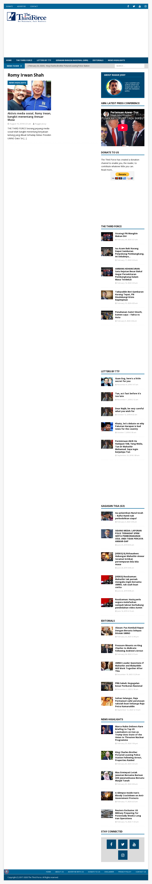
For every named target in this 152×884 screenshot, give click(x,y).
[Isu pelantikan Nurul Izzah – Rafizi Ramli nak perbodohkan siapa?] (107, 516)
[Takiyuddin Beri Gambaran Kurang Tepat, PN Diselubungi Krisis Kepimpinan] (107, 294)
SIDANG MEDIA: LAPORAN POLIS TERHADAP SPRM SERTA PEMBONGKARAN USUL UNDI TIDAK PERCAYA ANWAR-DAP (129, 536)
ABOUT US (59, 872)
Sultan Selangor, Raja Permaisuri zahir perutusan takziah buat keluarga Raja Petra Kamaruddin (129, 702)
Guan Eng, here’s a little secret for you (128, 380)
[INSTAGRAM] (145, 6)
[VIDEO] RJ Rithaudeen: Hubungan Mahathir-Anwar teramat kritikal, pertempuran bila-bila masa (129, 559)
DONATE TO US (94, 872)
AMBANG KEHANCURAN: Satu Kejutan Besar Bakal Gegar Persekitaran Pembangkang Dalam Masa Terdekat (128, 274)
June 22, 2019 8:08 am (125, 591)
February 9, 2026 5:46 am (127, 321)
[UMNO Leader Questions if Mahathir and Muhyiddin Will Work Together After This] (107, 666)
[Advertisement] (102, 33)
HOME (9, 60)
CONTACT (34, 6)
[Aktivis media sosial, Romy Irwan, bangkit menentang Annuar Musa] (29, 95)
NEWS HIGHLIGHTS (116, 60)
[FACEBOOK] (128, 6)
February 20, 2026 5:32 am (127, 764)
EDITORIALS (98, 60)
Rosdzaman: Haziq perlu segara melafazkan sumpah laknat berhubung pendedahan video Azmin (129, 603)
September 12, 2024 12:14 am (128, 710)
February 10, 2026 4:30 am (127, 303)
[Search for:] (129, 65)
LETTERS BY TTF (44, 60)
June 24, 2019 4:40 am (125, 568)
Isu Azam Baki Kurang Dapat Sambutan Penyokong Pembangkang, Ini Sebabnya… (129, 252)
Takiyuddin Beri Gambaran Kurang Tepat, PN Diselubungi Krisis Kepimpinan (129, 295)
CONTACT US (141, 872)
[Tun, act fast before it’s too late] (107, 396)
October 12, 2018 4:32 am (127, 414)
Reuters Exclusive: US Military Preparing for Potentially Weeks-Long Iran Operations (128, 814)
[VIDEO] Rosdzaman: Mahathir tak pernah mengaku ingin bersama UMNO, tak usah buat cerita (128, 582)
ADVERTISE (21, 6)
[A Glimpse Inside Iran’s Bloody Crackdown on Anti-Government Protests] (107, 795)
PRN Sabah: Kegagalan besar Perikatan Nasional (128, 684)
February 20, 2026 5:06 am (127, 784)
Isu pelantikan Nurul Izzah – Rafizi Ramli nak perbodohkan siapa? (129, 515)
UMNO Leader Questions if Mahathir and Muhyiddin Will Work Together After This (129, 667)
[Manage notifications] (6, 871)
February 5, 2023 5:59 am (127, 522)
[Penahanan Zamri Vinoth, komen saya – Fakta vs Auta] (107, 315)
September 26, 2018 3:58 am (128, 455)
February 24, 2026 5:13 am (127, 654)
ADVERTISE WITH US (76, 872)
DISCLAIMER (109, 872)
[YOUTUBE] (139, 6)
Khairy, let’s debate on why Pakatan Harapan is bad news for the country (129, 426)
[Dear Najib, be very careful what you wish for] (107, 411)
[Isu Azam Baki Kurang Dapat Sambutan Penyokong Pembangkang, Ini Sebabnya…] (107, 251)
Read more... (107, 169)
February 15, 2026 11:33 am (128, 822)
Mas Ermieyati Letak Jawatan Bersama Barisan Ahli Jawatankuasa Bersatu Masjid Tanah (129, 776)
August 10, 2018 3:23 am (20, 123)
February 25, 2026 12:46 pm (128, 636)
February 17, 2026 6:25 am (127, 801)
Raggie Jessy (40, 123)
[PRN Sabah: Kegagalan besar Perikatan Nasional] (107, 686)
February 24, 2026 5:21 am (127, 239)
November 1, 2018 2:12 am (127, 399)
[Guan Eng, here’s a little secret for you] (107, 381)
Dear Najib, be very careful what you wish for (129, 410)
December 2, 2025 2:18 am (127, 689)
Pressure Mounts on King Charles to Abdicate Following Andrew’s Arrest (129, 648)
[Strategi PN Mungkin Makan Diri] (107, 236)
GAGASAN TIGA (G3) (113, 506)
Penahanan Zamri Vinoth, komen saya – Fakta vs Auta (128, 315)
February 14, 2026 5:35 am (127, 283)
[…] (25, 138)
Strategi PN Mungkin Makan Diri (126, 235)
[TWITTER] (134, 6)
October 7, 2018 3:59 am (126, 432)
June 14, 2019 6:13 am (125, 611)
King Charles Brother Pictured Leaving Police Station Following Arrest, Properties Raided (128, 756)
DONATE (9, 6)
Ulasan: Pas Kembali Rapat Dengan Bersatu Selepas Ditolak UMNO (129, 630)
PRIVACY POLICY (124, 872)
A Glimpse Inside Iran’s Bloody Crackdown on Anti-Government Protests (129, 795)
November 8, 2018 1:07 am (127, 384)
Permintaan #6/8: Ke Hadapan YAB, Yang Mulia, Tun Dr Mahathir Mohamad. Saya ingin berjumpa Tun (129, 446)
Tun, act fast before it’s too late (128, 395)
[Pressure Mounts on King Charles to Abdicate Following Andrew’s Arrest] (107, 648)
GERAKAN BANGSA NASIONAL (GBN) (72, 60)
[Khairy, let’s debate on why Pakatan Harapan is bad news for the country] (107, 426)
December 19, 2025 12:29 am (128, 674)
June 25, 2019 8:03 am (125, 545)
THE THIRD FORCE (24, 60)
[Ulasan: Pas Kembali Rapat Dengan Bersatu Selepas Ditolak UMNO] (107, 630)
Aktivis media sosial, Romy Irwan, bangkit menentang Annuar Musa (29, 117)
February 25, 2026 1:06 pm (127, 743)
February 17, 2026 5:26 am (127, 260)
